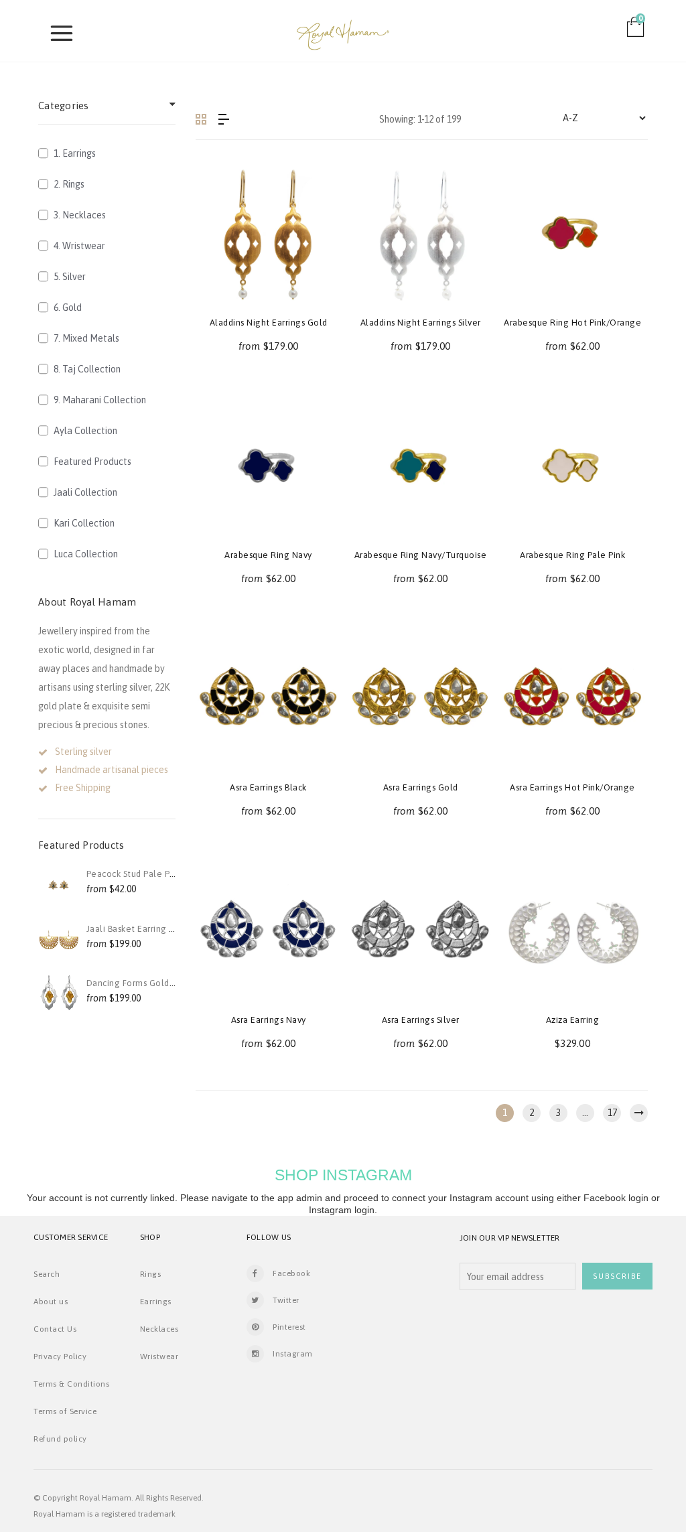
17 (612, 1112)
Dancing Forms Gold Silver (140, 983)
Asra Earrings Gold (420, 787)
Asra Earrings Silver (421, 1020)
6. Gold (68, 307)
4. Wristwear (79, 245)
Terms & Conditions (71, 1384)
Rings (150, 1274)
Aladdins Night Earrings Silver (420, 323)
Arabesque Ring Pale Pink (572, 555)
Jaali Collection (85, 492)
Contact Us (54, 1329)
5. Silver (70, 276)
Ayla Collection (85, 430)
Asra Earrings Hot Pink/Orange (572, 787)
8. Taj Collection (87, 369)
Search (46, 1274)
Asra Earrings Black (268, 787)
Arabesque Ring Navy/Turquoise (420, 555)
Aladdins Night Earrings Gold (269, 323)
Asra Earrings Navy (268, 1020)
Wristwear (159, 1356)
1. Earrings (75, 153)
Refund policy (60, 1439)
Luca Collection (86, 554)
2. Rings (69, 184)
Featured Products (92, 461)
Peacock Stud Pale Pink (134, 874)
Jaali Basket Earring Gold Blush (150, 929)
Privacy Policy (59, 1356)
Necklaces (159, 1329)
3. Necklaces (80, 215)
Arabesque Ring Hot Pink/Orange (572, 323)
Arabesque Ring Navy (268, 555)
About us (50, 1301)
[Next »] (639, 1113)
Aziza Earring (573, 1020)
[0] (636, 32)
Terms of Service (64, 1411)
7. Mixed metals (86, 338)
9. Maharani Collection (100, 400)
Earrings (156, 1301)
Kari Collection (84, 523)
